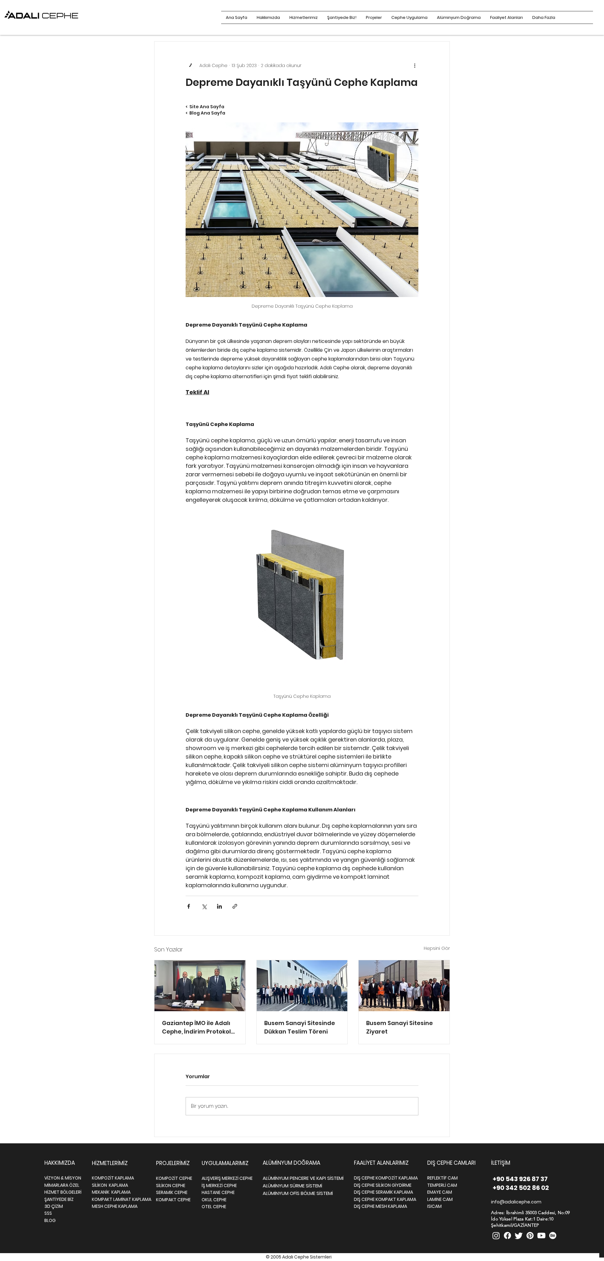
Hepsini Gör (437, 948)
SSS (48, 1213)
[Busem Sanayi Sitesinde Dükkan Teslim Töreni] (302, 985)
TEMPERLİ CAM (442, 1185)
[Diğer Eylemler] (414, 65)
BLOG (50, 1220)
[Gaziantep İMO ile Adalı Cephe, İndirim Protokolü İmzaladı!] (199, 985)
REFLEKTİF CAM (442, 1178)
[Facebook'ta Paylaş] (189, 906)
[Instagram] (496, 1235)
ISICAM (434, 1206)
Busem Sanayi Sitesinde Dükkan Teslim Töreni (299, 1027)
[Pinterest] (530, 1235)
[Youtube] (541, 1235)
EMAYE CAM (439, 1192)
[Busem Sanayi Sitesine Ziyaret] (404, 985)
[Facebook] (507, 1235)
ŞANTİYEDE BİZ (59, 1199)
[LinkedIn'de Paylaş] (219, 906)
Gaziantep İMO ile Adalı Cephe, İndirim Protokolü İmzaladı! (198, 1027)
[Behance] (552, 1235)
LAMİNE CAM (440, 1199)
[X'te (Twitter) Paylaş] (204, 906)
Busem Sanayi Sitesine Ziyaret (399, 1027)
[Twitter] (518, 1235)
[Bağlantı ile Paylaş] (235, 906)
